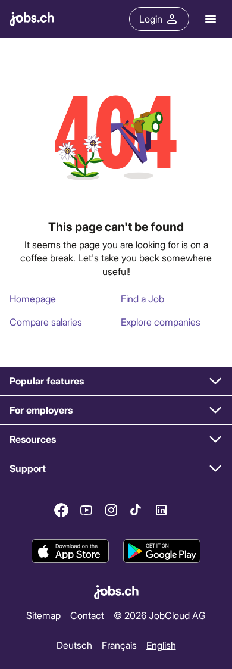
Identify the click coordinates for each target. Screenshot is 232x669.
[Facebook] (61, 510)
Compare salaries (46, 321)
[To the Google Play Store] (161, 551)
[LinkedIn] (161, 510)
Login (150, 18)
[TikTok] (136, 510)
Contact (87, 615)
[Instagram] (111, 510)
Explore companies (160, 321)
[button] (116, 381)
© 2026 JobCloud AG (160, 615)
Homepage (33, 298)
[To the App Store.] (70, 551)
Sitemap (43, 615)
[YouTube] (86, 510)
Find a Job (142, 298)
